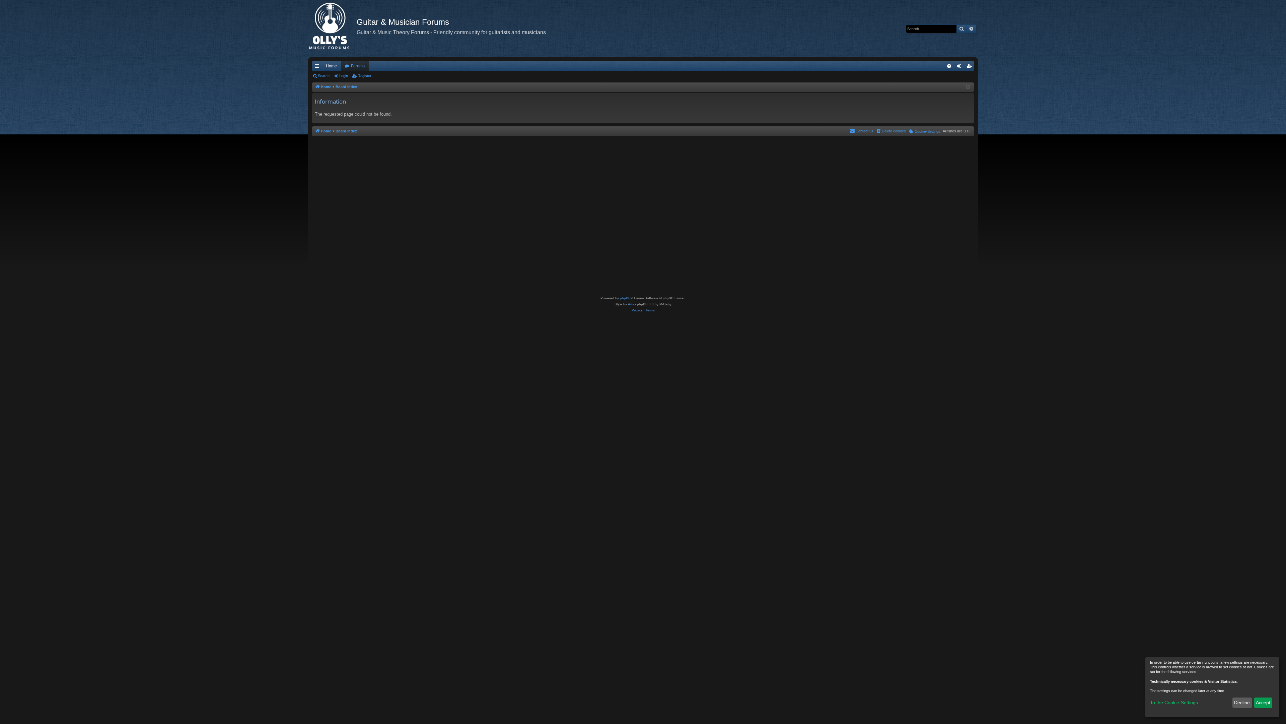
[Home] (332, 28)
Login (343, 76)
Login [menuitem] (960, 67)
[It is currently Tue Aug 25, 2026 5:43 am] (968, 87)
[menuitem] (949, 66)
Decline (1242, 702)
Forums (358, 66)
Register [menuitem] (970, 67)
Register (364, 76)
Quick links (318, 67)
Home (331, 66)
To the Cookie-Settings (1174, 702)
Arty (631, 304)
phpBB (625, 298)
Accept (1263, 702)
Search (324, 76)
